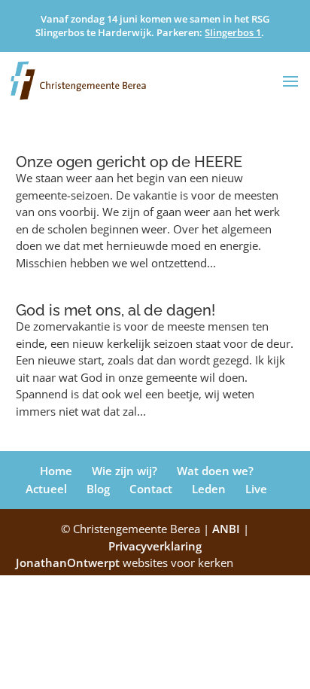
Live (256, 488)
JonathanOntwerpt (124, 562)
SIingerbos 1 (233, 32)
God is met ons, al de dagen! (115, 310)
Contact (150, 488)
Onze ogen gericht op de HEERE (129, 162)
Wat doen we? (215, 470)
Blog (98, 488)
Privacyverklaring (155, 545)
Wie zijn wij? (124, 470)
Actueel (46, 488)
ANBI (226, 528)
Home (56, 470)
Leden (209, 488)
